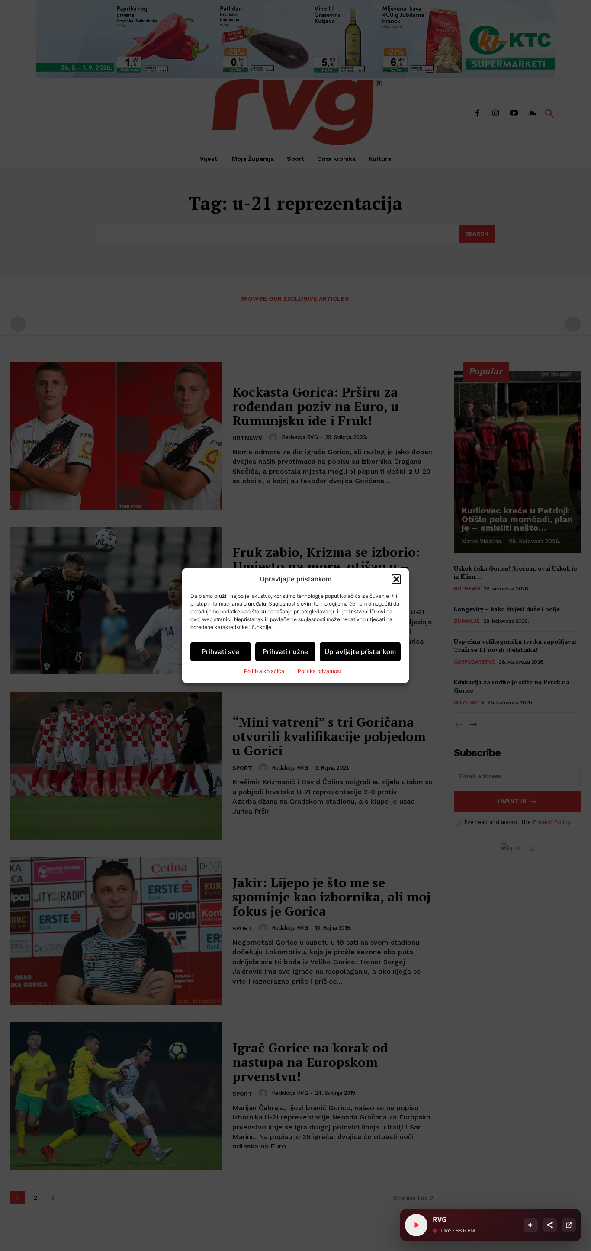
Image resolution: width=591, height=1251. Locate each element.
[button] (396, 579)
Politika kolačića (264, 671)
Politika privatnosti (320, 671)
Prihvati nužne (285, 652)
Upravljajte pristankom (360, 652)
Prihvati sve (220, 652)
